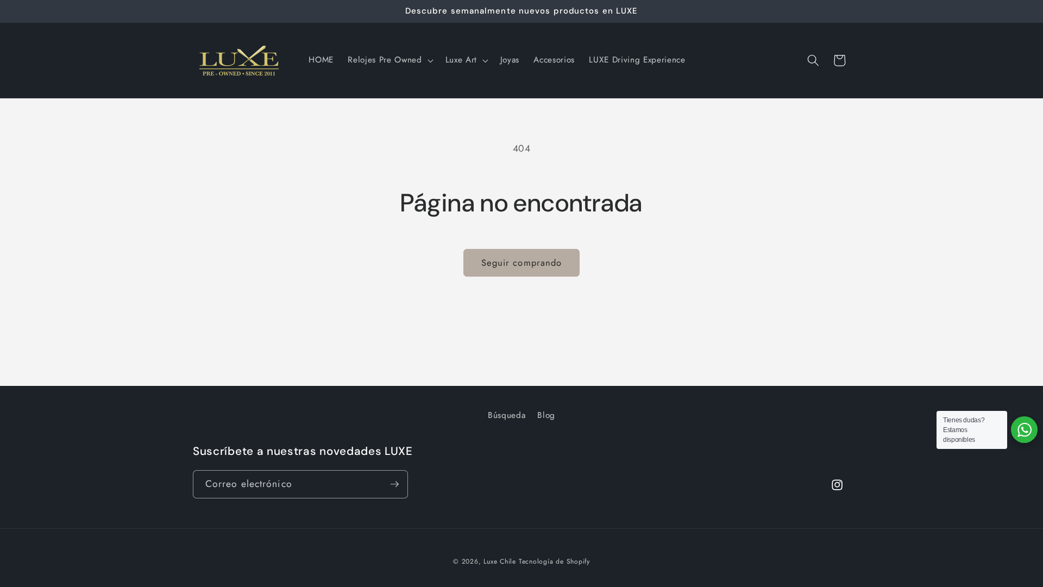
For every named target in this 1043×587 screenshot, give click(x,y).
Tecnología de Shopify (554, 561)
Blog (546, 415)
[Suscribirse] (394, 484)
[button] (389, 60)
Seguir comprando (521, 262)
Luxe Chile (499, 561)
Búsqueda (506, 415)
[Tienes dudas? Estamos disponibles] (1024, 429)
